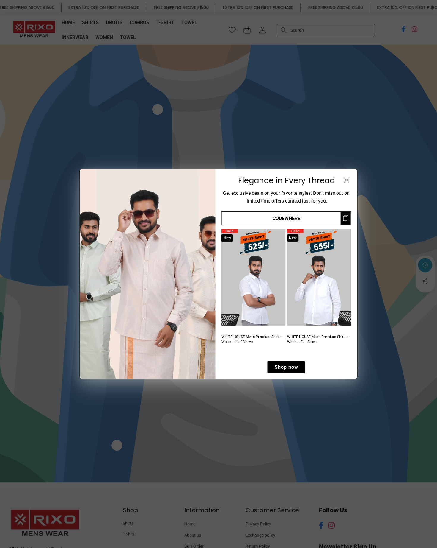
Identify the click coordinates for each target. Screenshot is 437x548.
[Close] (346, 180)
